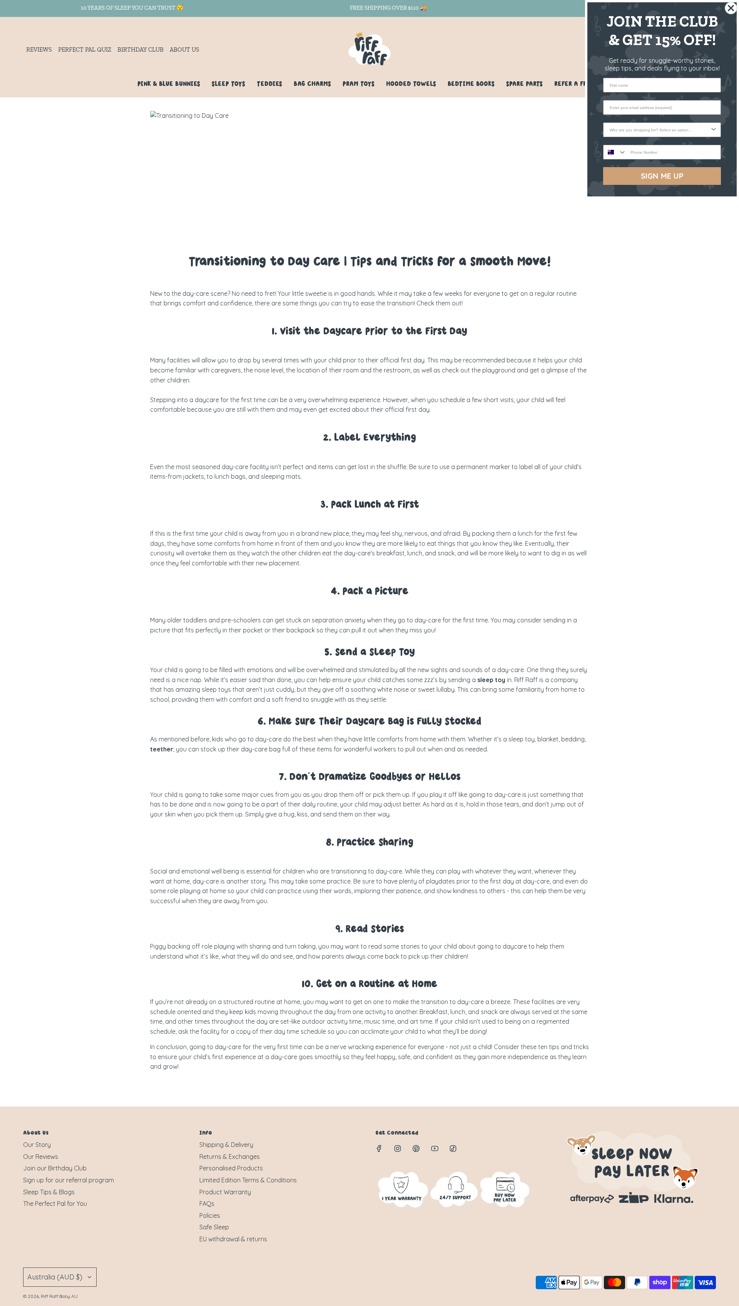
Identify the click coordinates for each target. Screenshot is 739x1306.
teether (161, 749)
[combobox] (660, 130)
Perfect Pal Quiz (84, 49)
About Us (184, 49)
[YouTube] (434, 1148)
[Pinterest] (416, 1148)
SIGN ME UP (662, 176)
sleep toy (491, 680)
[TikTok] (453, 1148)
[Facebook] (379, 1148)
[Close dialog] (731, 8)
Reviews (39, 49)
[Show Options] (713, 130)
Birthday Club (140, 49)
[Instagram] (397, 1148)
